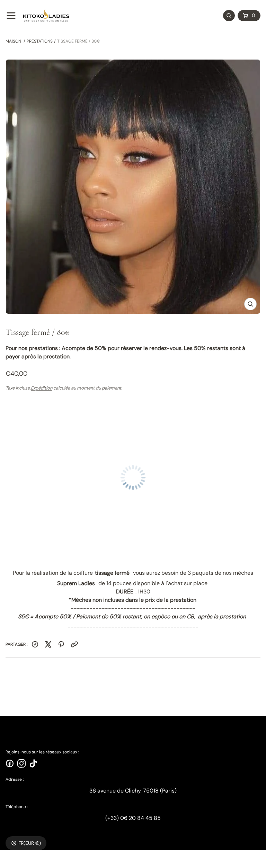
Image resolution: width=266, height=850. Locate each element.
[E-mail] (74, 644)
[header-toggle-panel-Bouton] (11, 15)
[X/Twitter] (48, 644)
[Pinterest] (61, 644)
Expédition (41, 388)
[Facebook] (35, 644)
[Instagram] (21, 763)
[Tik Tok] (33, 763)
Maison (13, 41)
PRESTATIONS (40, 41)
